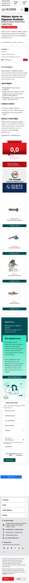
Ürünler (3, 51)
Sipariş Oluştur (14, 225)
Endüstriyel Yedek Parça (7, 54)
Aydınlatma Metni (12, 454)
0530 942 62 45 (6, 5)
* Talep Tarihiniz (8, 438)
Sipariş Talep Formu (14, 377)
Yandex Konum (19, 529)
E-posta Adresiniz (9, 425)
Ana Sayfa (4, 49)
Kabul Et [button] (6, 579)
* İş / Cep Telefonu (10, 420)
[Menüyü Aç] (26, 9)
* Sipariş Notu (8, 446)
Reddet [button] (19, 579)
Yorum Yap (11, 477)
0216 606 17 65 (6, 3)
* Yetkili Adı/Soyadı (10, 415)
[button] (15, 164)
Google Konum (10, 529)
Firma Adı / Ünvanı (10, 410)
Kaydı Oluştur (9, 460)
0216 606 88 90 (6, 1)
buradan (4, 573)
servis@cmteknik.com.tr (12, 538)
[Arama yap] (20, 9)
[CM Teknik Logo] (11, 9)
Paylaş (25, 59)
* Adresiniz (7, 430)
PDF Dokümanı (6, 60)
